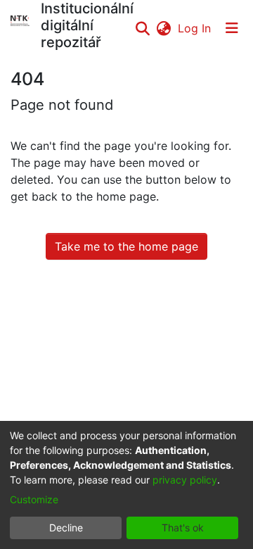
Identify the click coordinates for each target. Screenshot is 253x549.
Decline (66, 528)
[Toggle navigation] (231, 28)
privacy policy (185, 480)
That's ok (183, 528)
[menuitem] (163, 28)
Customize (34, 499)
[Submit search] (142, 28)
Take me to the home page (126, 246)
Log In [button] (195, 28)
